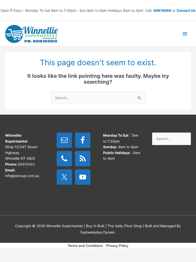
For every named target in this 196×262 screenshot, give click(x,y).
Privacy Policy (117, 246)
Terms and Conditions (85, 246)
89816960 (162, 10)
